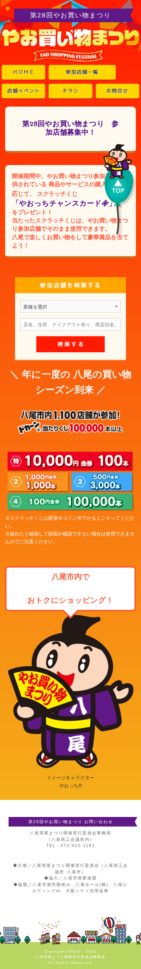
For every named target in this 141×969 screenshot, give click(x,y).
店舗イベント (23, 90)
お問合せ (117, 90)
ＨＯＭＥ (24, 72)
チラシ (70, 90)
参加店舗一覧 (82, 72)
